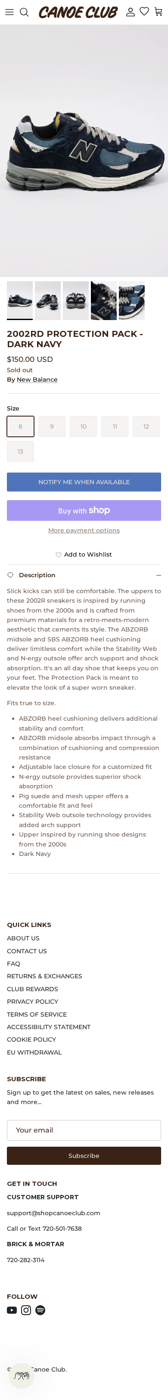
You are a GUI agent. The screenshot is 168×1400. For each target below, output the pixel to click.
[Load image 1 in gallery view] (84, 151)
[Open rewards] (21, 1376)
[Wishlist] (144, 12)
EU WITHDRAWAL (34, 1052)
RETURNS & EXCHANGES (44, 976)
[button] (130, 12)
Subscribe (84, 1156)
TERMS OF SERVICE (37, 1014)
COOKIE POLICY (31, 1039)
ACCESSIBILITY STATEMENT (48, 1027)
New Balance (37, 379)
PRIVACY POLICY (32, 1001)
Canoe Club (47, 1369)
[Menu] (9, 12)
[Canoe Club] (78, 12)
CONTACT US (27, 951)
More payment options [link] (84, 530)
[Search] (28, 12)
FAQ (13, 964)
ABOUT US (23, 938)
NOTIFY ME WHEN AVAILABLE (84, 482)
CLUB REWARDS (32, 989)
